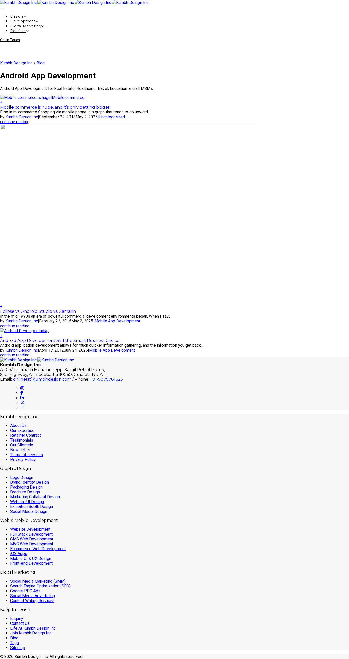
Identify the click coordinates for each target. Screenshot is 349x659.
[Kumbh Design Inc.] (37, 2)
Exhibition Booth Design (31, 506)
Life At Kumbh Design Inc (33, 628)
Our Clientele (21, 445)
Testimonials (21, 440)
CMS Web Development (31, 539)
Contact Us (20, 623)
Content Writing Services (32, 600)
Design (16, 16)
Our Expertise (22, 430)
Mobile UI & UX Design (30, 558)
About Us (18, 425)
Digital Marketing (25, 26)
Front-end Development (31, 563)
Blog (41, 63)
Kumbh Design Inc (16, 63)
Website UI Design (27, 501)
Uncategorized (112, 116)
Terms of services (26, 454)
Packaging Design (26, 487)
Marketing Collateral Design (35, 496)
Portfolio (18, 31)
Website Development (30, 529)
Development (22, 21)
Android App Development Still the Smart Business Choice (59, 340)
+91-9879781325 (106, 379)
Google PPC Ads (25, 590)
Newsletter (20, 449)
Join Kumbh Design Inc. (31, 633)
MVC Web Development (31, 543)
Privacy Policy (23, 459)
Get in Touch (10, 40)
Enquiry (16, 618)
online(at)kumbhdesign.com (42, 379)
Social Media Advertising (32, 595)
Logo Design (21, 477)
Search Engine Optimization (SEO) (40, 586)
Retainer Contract (25, 435)
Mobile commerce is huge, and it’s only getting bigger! (55, 107)
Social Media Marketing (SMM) (38, 581)
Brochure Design (25, 492)
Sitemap (17, 647)
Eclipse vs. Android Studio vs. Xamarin (38, 311)
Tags (14, 642)
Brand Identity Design (29, 482)
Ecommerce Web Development (38, 548)
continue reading (14, 121)
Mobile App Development (117, 321)
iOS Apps (18, 553)
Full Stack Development (31, 534)
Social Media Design (28, 511)
